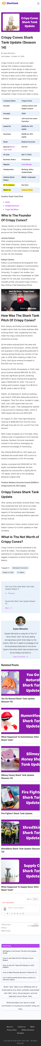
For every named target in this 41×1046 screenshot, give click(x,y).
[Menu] (38, 3)
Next (7, 608)
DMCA (32, 1027)
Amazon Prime (27, 190)
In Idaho (20, 572)
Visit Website (27, 164)
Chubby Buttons (12, 206)
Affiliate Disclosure (27, 1030)
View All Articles (19, 656)
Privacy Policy (12, 1030)
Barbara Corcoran (20, 568)
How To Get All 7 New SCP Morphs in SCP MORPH (18, 966)
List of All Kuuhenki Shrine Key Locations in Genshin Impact (19, 979)
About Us (10, 1027)
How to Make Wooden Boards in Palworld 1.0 (20, 972)
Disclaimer (20, 1033)
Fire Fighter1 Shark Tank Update (16, 813)
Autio (7, 202)
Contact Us (21, 1027)
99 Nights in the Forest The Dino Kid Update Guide (19, 952)
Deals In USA (8, 572)
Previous (11, 593)
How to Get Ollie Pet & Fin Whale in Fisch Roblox (18, 959)
